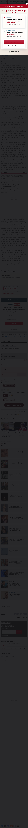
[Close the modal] (27, 3)
